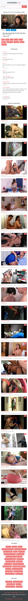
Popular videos (14, 592)
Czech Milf (8, 568)
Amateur (4, 44)
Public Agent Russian (18, 563)
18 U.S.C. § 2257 (18, 598)
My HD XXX (9, 581)
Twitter (8, 30)
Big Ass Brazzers (18, 571)
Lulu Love (8, 546)
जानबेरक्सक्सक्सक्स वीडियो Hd (19, 566)
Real (3, 39)
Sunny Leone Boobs (17, 568)
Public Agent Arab (10, 573)
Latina (20, 39)
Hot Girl (20, 546)
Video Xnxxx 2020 (10, 586)
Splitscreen (9, 42)
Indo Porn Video (10, 584)
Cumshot (16, 42)
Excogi (16, 39)
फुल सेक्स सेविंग (20, 559)
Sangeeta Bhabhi (7, 566)
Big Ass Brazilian (8, 551)
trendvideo (14, 2)
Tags (20, 592)
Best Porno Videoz (17, 581)
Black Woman (19, 573)
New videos (7, 592)
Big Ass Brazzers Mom (9, 554)
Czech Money (8, 563)
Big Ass (15, 551)
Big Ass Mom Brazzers (7, 549)
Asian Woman (9, 571)
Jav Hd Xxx (19, 586)
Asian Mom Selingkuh (10, 559)
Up (22, 592)
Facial (7, 39)
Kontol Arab (19, 561)
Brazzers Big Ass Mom (20, 549)
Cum (11, 39)
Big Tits (3, 42)
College (22, 42)
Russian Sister (20, 554)
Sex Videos (21, 551)
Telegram (13, 30)
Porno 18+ (18, 584)
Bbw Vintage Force (10, 561)
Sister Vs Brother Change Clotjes (14, 556)
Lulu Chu (14, 546)
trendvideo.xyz (10, 598)
